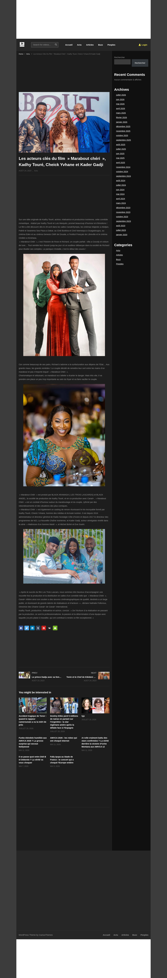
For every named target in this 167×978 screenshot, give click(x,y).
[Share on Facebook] (21, 628)
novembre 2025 (123, 131)
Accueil (68, 45)
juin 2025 (120, 153)
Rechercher (119, 57)
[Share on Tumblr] (38, 628)
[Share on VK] (49, 628)
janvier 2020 (121, 235)
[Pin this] (43, 628)
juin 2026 (120, 99)
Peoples (111, 45)
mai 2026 (120, 104)
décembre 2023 (123, 208)
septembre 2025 (123, 140)
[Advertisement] (83, 19)
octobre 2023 (122, 217)
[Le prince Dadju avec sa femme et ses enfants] (40, 676)
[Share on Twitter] (26, 628)
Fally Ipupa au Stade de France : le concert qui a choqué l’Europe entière (62, 760)
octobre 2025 (122, 135)
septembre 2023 (123, 221)
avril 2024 (120, 199)
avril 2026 (120, 108)
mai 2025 (120, 158)
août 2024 (120, 180)
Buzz (100, 45)
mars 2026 (121, 113)
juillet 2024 (121, 185)
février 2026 (121, 117)
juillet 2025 (121, 149)
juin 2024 (120, 190)
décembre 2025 (123, 126)
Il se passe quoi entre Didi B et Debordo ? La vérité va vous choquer (32, 760)
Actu (79, 45)
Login (144, 45)
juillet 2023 (121, 230)
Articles (90, 45)
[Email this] (55, 628)
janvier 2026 (121, 122)
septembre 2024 (123, 176)
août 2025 (120, 144)
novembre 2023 (123, 212)
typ (83, 716)
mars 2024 (121, 203)
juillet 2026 (121, 95)
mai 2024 (120, 194)
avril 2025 (120, 162)
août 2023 (120, 226)
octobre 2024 (122, 171)
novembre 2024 (123, 167)
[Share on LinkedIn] (32, 628)
